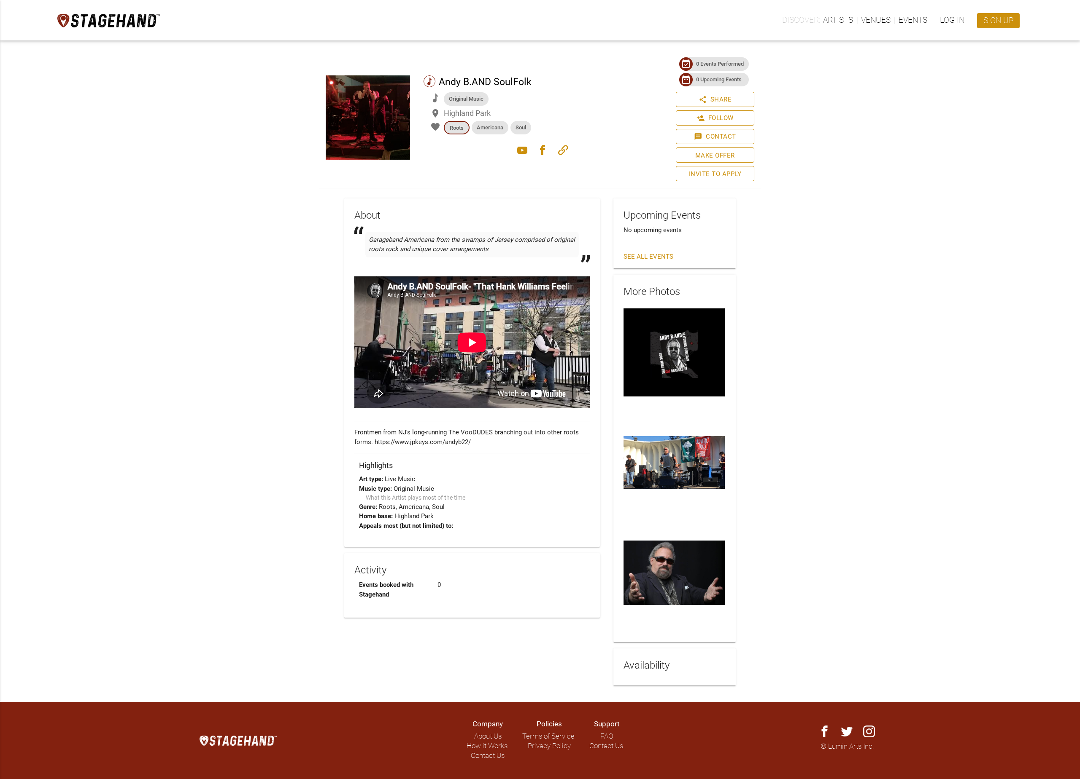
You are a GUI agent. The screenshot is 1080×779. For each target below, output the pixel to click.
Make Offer (715, 155)
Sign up (998, 20)
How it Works (487, 746)
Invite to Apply (715, 174)
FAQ (606, 736)
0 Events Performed (720, 64)
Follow (715, 118)
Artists (838, 20)
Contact (715, 136)
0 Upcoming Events (719, 79)
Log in (952, 20)
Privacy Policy (549, 746)
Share (715, 99)
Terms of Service (548, 736)
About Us (488, 736)
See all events (648, 256)
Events (913, 20)
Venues (876, 20)
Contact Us (488, 756)
